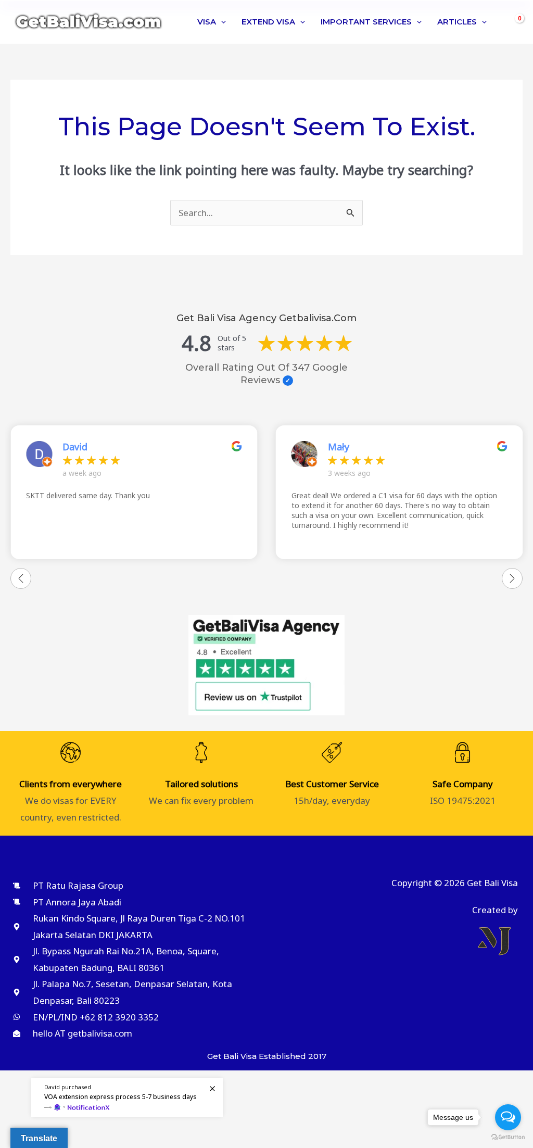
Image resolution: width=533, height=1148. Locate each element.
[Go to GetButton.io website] (508, 1137)
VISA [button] (206, 22)
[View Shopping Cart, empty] (514, 22)
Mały (338, 446)
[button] (221, 22)
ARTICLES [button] (457, 22)
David (74, 446)
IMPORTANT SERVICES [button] (366, 22)
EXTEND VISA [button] (268, 22)
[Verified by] (288, 380)
